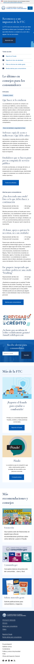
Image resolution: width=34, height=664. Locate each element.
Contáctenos (6, 649)
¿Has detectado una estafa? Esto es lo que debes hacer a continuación (15, 199)
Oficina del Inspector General (11, 656)
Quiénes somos (7, 646)
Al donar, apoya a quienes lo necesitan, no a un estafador (15, 231)
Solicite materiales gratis (14, 597)
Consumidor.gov (11, 565)
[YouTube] (12, 661)
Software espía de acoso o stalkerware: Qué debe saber (16, 134)
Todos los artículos (10, 182)
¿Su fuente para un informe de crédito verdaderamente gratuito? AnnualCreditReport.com (16, 332)
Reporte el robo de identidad (14, 60)
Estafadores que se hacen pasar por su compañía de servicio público (16, 160)
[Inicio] (14, 9)
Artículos (4, 623)
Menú (30, 8)
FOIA (3, 654)
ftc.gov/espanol (7, 644)
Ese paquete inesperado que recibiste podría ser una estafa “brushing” (16, 270)
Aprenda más (9, 40)
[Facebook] (3, 661)
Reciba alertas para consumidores (16, 68)
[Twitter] (6, 661)
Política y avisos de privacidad (11, 651)
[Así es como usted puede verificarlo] (15, 2)
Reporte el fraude (11, 56)
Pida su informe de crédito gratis (15, 64)
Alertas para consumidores (13, 302)
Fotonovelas (9, 527)
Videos (4, 629)
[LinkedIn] (9, 661)
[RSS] (14, 661)
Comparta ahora (16, 477)
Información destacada (8, 620)
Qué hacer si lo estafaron (14, 100)
